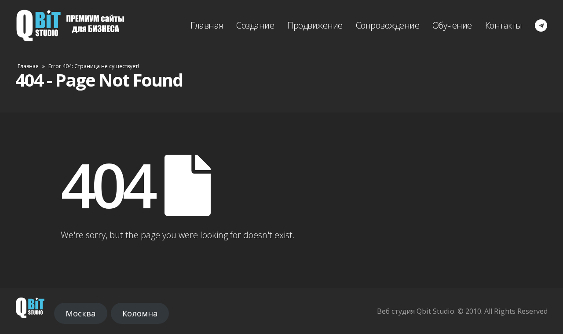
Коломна (139, 313)
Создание (255, 25)
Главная (206, 25)
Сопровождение (388, 25)
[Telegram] (541, 25)
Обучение (452, 25)
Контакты (503, 25)
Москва (80, 313)
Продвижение (315, 25)
